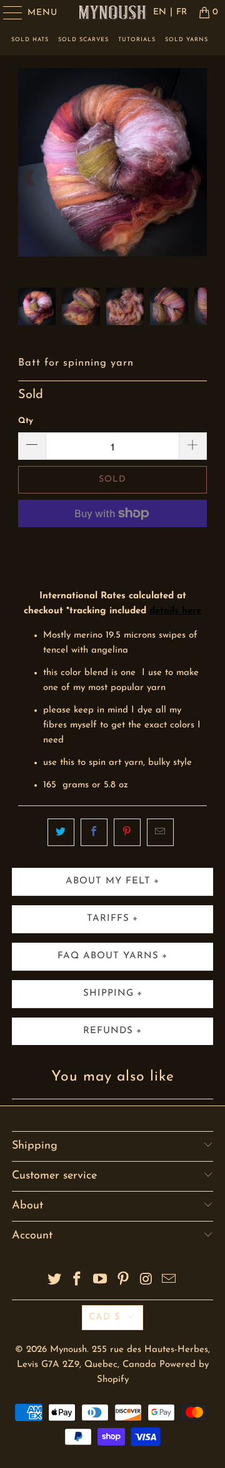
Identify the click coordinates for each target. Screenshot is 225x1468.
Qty (25, 421)
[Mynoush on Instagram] (146, 1281)
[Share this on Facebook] (94, 832)
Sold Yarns (186, 39)
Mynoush (68, 1349)
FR (181, 12)
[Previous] (30, 178)
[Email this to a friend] (160, 832)
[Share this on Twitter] (61, 832)
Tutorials (137, 39)
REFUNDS (108, 1031)
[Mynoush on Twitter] (54, 1281)
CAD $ (105, 1317)
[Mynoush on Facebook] (77, 1281)
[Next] (195, 178)
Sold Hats (30, 39)
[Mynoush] (112, 12)
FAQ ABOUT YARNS (108, 956)
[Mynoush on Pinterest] (123, 1281)
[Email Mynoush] (169, 1281)
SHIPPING (108, 993)
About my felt (108, 881)
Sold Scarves (83, 39)
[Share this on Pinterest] (127, 832)
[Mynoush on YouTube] (100, 1281)
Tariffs (108, 918)
